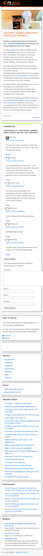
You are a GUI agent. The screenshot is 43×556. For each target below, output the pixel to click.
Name (6, 289)
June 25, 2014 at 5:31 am (15, 186)
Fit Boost (7, 335)
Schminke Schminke (12, 533)
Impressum (19, 552)
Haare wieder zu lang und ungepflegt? (18, 448)
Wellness (8, 378)
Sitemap (25, 552)
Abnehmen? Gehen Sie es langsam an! (19, 456)
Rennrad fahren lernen (13, 392)
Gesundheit (9, 366)
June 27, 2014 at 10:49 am (15, 211)
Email (6, 295)
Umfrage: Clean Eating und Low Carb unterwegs (22, 415)
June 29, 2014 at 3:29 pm (15, 243)
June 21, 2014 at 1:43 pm (15, 161)
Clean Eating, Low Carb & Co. (15, 418)
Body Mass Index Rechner (14, 389)
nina (10, 158)
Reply (8, 154)
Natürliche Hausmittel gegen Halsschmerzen (20, 406)
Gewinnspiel (36, 117)
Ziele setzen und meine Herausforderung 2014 (21, 431)
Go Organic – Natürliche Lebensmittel (18, 403)
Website (6, 301)
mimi (10, 137)
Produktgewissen (11, 539)
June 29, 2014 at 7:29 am (15, 227)
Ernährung (8, 362)
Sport (7, 375)
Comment (7, 270)
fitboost (7, 338)
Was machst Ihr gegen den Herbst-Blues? (19, 445)
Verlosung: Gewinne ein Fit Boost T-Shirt (19, 468)
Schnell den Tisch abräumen (15, 462)
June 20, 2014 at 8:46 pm (15, 140)
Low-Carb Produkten (19, 75)
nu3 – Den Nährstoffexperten (15, 43)
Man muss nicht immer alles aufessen (18, 465)
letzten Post (15, 50)
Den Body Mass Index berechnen (16, 477)
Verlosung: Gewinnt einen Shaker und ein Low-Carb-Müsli (21, 34)
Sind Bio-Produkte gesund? (14, 459)
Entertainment (10, 359)
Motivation (8, 372)
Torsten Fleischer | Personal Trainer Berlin (20, 488)
